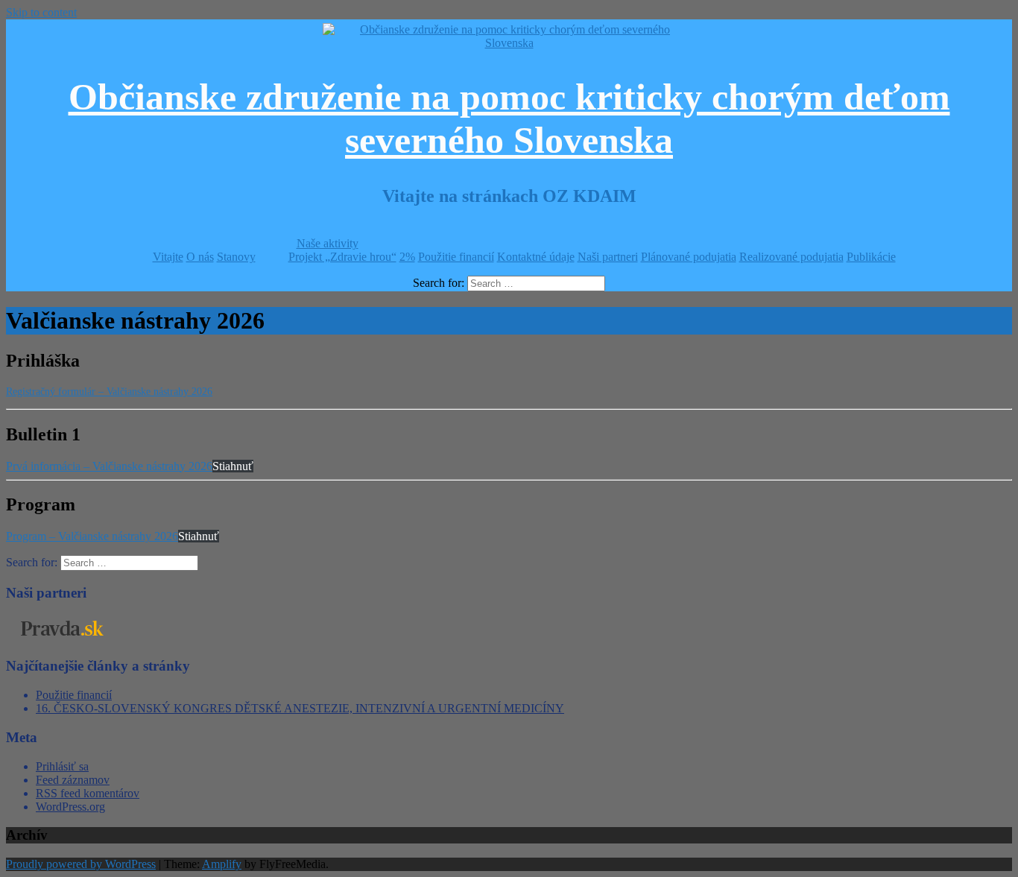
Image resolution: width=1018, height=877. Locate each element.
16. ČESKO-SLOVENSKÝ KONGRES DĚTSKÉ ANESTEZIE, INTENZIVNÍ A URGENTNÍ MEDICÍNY (300, 708)
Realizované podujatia (791, 256)
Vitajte (168, 256)
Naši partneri (608, 256)
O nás (200, 256)
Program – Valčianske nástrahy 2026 (92, 536)
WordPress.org (70, 806)
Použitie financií (456, 256)
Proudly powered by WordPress (81, 864)
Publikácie (871, 256)
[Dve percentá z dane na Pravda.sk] (62, 637)
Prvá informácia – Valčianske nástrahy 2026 (109, 466)
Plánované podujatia (688, 256)
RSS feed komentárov (87, 793)
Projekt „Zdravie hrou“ (342, 256)
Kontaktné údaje (536, 256)
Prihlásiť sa (62, 766)
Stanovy (236, 256)
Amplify (221, 864)
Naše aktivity (327, 243)
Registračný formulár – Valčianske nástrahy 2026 (109, 391)
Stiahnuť (232, 466)
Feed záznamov (73, 779)
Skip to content (41, 12)
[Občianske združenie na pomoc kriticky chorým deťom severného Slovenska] (509, 43)
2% (407, 256)
